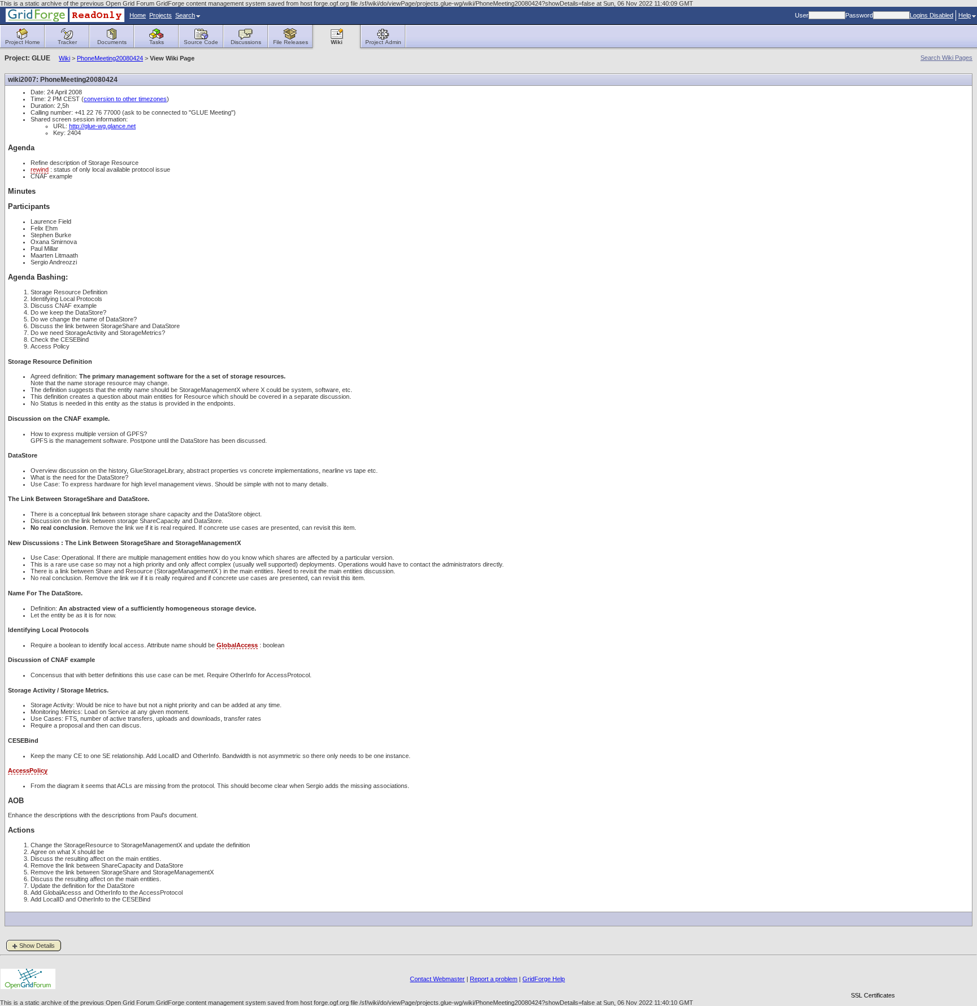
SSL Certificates (873, 995)
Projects (160, 15)
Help (964, 15)
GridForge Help (543, 978)
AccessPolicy (27, 770)
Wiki (64, 58)
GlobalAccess (237, 645)
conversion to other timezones (125, 98)
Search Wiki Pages (946, 57)
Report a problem (493, 978)
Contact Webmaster (437, 978)
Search (185, 15)
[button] (873, 975)
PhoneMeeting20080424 (110, 58)
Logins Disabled (931, 15)
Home (137, 15)
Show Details (37, 945)
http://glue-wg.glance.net (102, 126)
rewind (40, 169)
